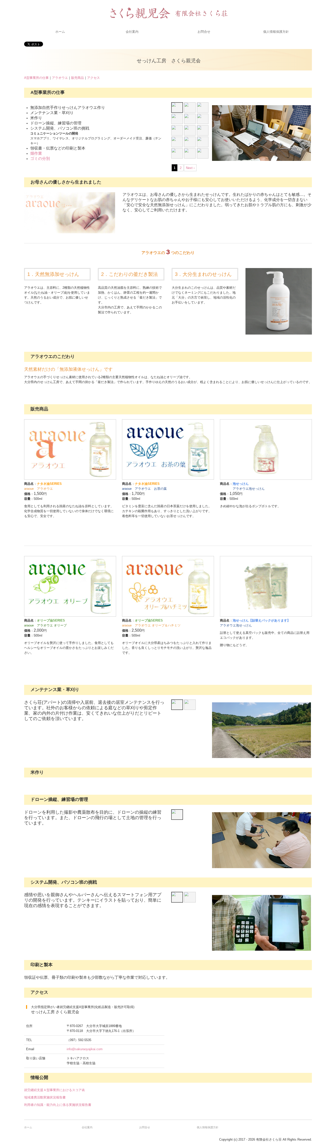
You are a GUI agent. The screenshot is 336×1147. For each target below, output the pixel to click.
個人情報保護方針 (276, 32)
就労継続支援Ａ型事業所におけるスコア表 (54, 1090)
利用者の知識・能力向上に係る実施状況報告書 (57, 1105)
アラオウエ (60, 78)
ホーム (60, 32)
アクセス (93, 78)
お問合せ (204, 32)
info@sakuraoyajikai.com (85, 1049)
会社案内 (132, 32)
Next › (190, 168)
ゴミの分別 (40, 158)
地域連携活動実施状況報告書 (45, 1097)
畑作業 (36, 153)
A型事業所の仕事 (36, 78)
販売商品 (77, 78)
